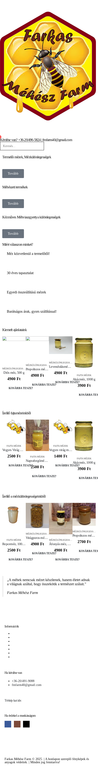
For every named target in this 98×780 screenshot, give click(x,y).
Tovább (13, 173)
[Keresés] (47, 147)
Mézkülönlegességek (15, 368)
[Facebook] (8, 724)
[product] (14, 349)
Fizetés (16, 641)
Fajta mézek (84, 375)
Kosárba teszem (21, 388)
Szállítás (17, 645)
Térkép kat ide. (13, 700)
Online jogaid (20, 657)
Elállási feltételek (23, 653)
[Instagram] (17, 724)
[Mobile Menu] (1, 3)
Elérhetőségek (21, 649)
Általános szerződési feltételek (31, 633)
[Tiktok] (26, 724)
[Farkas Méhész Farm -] (48, 66)
